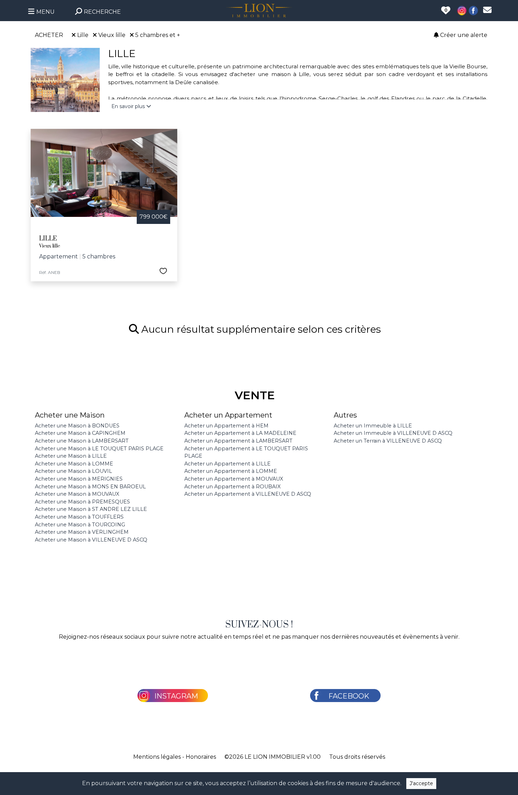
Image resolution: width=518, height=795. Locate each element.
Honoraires (201, 756)
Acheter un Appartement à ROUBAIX (232, 486)
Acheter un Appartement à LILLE (227, 464)
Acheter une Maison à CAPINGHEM (80, 433)
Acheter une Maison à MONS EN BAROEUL (90, 486)
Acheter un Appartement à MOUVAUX (233, 479)
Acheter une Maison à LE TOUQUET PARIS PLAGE (99, 448)
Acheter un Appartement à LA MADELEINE (240, 433)
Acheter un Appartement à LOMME (230, 471)
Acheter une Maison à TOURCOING (80, 524)
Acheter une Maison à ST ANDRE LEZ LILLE (91, 509)
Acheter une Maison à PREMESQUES (82, 502)
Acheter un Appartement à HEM (226, 425)
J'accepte (421, 783)
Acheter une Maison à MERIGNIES (79, 479)
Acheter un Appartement (228, 415)
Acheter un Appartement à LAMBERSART (238, 441)
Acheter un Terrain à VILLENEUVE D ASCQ (388, 441)
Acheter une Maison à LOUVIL (73, 471)
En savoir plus (128, 106)
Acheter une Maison (70, 415)
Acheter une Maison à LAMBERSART (82, 441)
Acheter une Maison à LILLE (71, 456)
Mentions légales (157, 756)
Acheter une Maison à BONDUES (77, 425)
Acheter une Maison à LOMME (74, 464)
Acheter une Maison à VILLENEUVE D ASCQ (91, 540)
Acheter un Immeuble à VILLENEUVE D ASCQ (393, 433)
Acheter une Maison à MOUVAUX (77, 494)
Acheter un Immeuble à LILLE (373, 425)
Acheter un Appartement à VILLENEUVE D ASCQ (247, 494)
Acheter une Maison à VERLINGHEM (82, 532)
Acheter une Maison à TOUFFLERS (79, 517)
